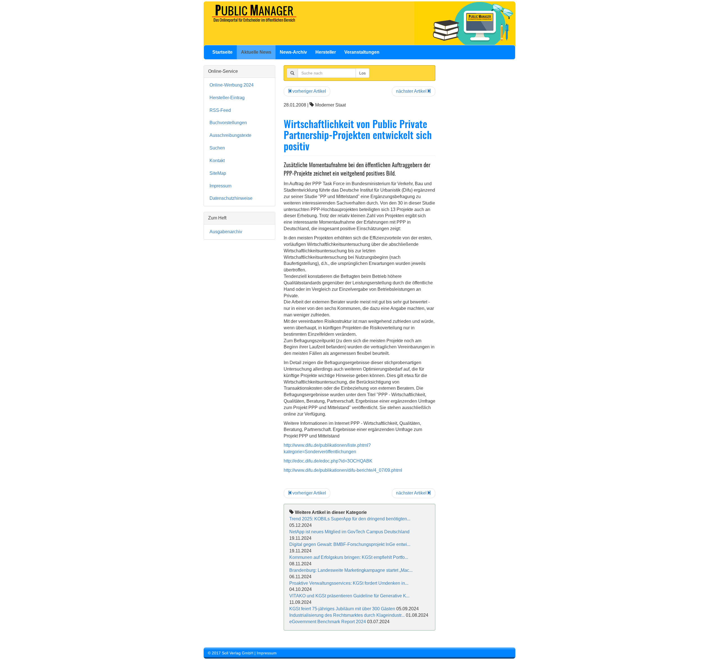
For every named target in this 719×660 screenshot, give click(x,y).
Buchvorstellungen (228, 122)
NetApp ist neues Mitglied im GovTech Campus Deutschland (349, 531)
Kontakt (217, 160)
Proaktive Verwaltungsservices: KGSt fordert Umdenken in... (348, 583)
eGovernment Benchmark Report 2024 (327, 621)
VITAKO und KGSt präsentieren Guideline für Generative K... (349, 595)
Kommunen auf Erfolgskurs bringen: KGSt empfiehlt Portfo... (348, 557)
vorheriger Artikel (309, 91)
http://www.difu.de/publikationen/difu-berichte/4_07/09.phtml (343, 470)
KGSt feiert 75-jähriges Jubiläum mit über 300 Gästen (342, 608)
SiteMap (218, 173)
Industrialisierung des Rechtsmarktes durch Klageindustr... (347, 615)
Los (362, 73)
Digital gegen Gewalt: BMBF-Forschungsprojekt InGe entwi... (349, 544)
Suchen (217, 148)
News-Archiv (293, 52)
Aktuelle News (256, 52)
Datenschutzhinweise (231, 198)
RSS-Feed (220, 110)
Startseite (222, 52)
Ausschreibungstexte (230, 135)
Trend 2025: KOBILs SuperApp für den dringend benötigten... (349, 518)
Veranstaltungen (361, 52)
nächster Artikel (411, 91)
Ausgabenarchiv (226, 231)
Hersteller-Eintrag (227, 97)
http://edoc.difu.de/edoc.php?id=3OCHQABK (328, 461)
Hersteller (325, 52)
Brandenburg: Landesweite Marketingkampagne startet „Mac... (351, 570)
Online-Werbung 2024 (232, 85)
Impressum (220, 185)
